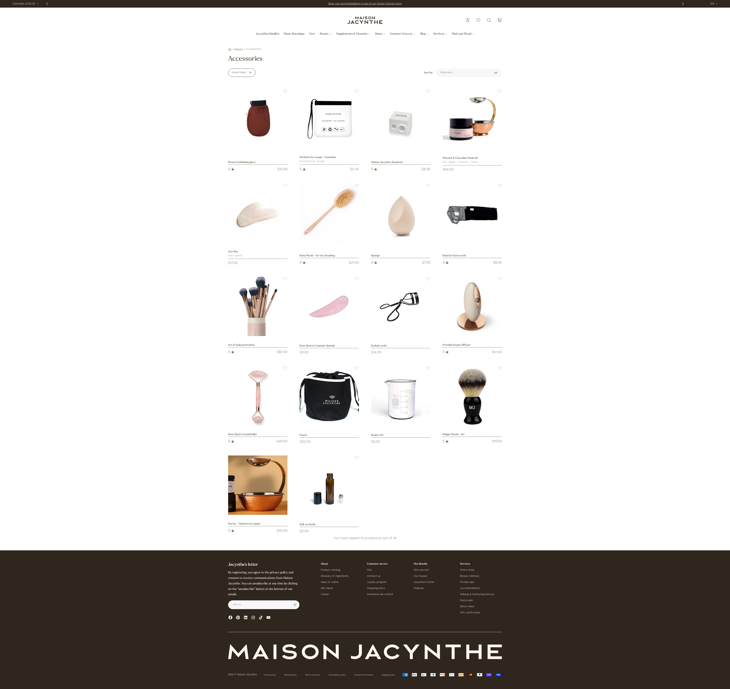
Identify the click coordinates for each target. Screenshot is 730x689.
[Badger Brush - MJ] (472, 395)
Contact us (374, 576)
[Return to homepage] (365, 651)
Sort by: (428, 72)
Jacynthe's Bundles (267, 34)
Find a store (467, 570)
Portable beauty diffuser (457, 345)
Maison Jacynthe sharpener (387, 162)
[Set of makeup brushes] (257, 306)
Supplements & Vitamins (351, 34)
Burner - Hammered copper (244, 523)
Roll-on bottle (308, 524)
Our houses (420, 576)
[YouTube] (268, 617)
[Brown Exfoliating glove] (257, 118)
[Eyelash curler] (400, 306)
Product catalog (330, 570)
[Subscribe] (295, 605)
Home (378, 34)
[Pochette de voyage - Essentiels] (329, 118)
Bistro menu (467, 607)
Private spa (467, 582)
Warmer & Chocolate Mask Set (460, 158)
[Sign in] (467, 20)
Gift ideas (327, 588)
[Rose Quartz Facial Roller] (257, 395)
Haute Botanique (294, 34)
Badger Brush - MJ (453, 434)
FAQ (369, 570)
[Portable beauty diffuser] (472, 306)
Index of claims (330, 582)
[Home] (230, 49)
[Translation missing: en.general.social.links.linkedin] (245, 617)
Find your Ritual (461, 34)
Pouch (303, 435)
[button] (282, 93)
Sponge (375, 255)
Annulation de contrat (380, 594)
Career (325, 594)
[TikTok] (261, 617)
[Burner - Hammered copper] (257, 485)
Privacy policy (270, 675)
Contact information (364, 675)
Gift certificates (470, 613)
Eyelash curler (379, 345)
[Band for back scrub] (472, 213)
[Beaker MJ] (400, 395)
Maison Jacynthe (247, 675)
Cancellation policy (337, 675)
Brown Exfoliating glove (242, 162)
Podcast (419, 588)
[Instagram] (253, 617)
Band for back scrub (454, 255)
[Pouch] (329, 395)
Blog (423, 34)
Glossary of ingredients (335, 576)
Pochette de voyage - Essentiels (318, 157)
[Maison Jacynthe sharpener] (400, 118)
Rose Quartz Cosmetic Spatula (317, 345)
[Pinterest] (238, 617)
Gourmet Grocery (401, 34)
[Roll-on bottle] (329, 485)
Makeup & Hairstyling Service (477, 594)
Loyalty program (376, 582)
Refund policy (290, 675)
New (312, 34)
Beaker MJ (377, 435)
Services (438, 34)
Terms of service (313, 675)
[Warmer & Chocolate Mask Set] (472, 118)
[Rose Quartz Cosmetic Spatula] (329, 306)
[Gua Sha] (257, 213)
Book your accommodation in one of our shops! (356, 4)
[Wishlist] (478, 20)
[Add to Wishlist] (282, 93)
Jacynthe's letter (424, 582)
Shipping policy (376, 588)
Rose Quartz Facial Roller (242, 434)
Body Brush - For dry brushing (317, 255)
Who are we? (421, 570)
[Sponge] (400, 213)
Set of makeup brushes (241, 345)
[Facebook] (230, 617)
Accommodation (470, 588)
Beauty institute (469, 576)
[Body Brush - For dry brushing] (329, 213)
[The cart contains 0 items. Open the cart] (499, 20)
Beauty (324, 34)
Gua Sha (233, 251)
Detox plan (466, 600)
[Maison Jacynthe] (365, 20)
